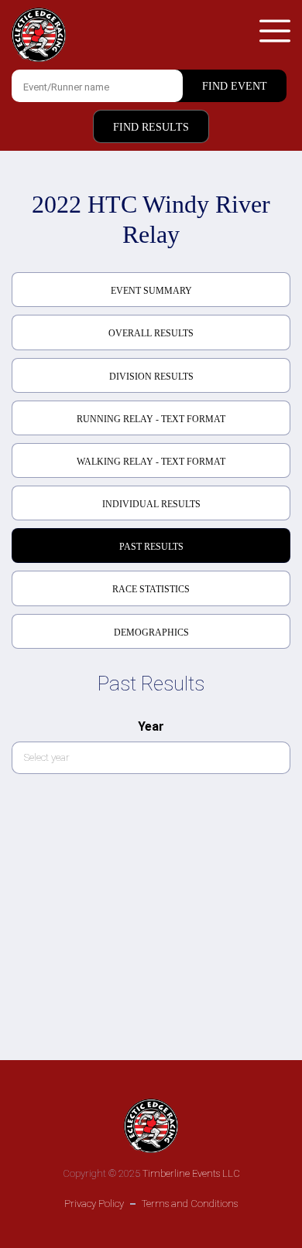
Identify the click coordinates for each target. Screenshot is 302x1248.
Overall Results (151, 333)
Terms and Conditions (190, 1203)
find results (151, 127)
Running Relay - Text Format (151, 419)
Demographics (151, 632)
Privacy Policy (94, 1203)
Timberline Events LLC (191, 1173)
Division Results (151, 376)
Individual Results (151, 504)
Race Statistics (151, 589)
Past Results (151, 546)
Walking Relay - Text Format (151, 461)
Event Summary (151, 290)
